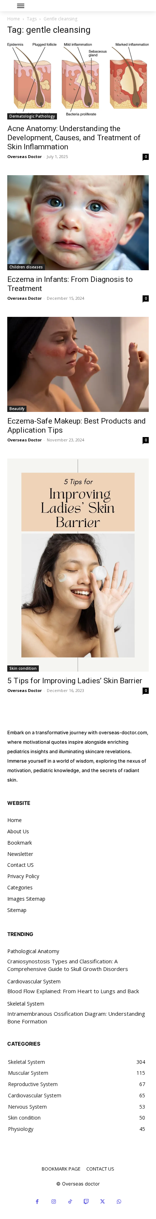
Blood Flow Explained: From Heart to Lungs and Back (73, 991)
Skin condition (23, 668)
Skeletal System (25, 1004)
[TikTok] (69, 1201)
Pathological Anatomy (33, 951)
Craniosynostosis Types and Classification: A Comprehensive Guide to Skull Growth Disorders (67, 964)
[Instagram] (53, 1201)
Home (13, 19)
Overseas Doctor (24, 156)
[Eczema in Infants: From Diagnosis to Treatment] (78, 222)
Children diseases (26, 267)
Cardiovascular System (34, 982)
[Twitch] (86, 1201)
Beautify (16, 408)
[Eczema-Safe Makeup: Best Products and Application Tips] (78, 364)
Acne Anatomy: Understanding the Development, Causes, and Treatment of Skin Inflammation (74, 137)
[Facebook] (37, 1201)
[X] (102, 1201)
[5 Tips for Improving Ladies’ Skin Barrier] (78, 565)
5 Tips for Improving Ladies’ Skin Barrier (74, 680)
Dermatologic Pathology (32, 116)
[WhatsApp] (118, 1201)
